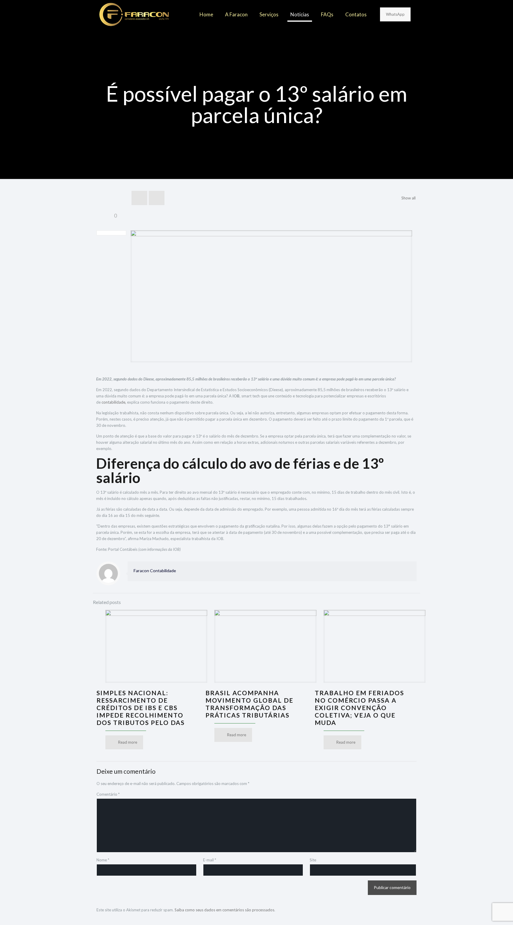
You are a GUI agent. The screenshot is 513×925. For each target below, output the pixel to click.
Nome (102, 860)
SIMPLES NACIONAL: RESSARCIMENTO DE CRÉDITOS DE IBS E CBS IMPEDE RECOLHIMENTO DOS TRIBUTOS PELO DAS (140, 707)
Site (313, 860)
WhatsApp (395, 14)
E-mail (209, 860)
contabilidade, (114, 402)
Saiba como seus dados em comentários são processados (224, 909)
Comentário (108, 794)
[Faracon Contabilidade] (134, 14)
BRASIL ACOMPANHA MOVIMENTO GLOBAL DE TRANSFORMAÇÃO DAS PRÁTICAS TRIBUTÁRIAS (249, 704)
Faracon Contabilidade (155, 570)
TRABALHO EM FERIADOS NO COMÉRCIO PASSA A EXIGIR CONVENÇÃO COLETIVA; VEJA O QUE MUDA (359, 707)
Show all (408, 198)
